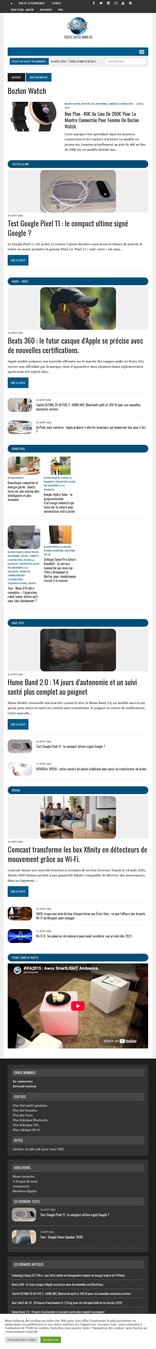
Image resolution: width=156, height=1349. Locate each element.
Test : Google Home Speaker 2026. (61, 1237)
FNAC (60, 9)
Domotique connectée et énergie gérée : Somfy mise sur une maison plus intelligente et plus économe (23, 491)
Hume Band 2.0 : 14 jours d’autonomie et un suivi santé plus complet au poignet (72, 686)
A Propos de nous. (25, 1181)
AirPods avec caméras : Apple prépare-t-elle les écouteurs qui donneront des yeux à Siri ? (91, 429)
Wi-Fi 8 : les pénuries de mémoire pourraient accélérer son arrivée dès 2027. (84, 936)
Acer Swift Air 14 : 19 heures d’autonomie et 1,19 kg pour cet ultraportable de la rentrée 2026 (67, 1302)
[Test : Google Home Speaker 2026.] (24, 1241)
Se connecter (23, 1081)
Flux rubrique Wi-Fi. (26, 1130)
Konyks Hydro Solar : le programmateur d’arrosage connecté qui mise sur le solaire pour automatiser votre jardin (59, 503)
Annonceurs (21, 1186)
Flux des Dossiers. (25, 1110)
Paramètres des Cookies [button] (22, 1339)
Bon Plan (87, 103)
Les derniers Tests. (27, 1201)
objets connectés (121, 103)
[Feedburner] (137, 2)
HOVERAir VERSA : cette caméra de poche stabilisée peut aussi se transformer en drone (91, 768)
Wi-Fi (47, 554)
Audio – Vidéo (20, 281)
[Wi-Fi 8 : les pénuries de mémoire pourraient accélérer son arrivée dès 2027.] (20, 940)
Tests (32, 583)
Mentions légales (25, 1191)
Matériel (14, 555)
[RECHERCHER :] (126, 60)
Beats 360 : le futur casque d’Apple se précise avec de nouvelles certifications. (75, 345)
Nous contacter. (24, 1176)
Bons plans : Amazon (22, 9)
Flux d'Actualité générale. (30, 1105)
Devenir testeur (24, 1086)
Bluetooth (72, 103)
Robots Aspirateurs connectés (19, 575)
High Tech (31, 552)
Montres (101, 103)
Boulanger (46, 9)
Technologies (17, 583)
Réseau (16, 790)
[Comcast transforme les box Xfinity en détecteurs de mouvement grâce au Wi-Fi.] (78, 836)
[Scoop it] (145, 2)
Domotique (18, 448)
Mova (24, 555)
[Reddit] (116, 2)
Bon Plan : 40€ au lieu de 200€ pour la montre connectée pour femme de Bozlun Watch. (102, 120)
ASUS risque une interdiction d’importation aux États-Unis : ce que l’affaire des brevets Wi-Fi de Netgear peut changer (90, 915)
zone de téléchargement (31, 3)
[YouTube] (123, 2)
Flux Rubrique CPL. (26, 1125)
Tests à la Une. (20, 164)
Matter (70, 550)
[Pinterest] (130, 2)
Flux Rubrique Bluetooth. (30, 1120)
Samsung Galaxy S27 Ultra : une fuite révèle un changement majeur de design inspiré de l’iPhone (68, 1275)
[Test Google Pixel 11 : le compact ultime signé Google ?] (78, 209)
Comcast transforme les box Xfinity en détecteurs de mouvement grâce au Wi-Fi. (77, 854)
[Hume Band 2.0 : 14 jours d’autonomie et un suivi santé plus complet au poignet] (78, 668)
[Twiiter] (101, 2)
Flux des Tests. (23, 1115)
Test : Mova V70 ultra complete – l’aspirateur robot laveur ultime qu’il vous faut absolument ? (23, 594)
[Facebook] (94, 2)
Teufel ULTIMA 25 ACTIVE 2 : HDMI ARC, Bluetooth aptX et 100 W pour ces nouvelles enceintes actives (88, 407)
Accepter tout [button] (50, 1339)
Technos (56, 3)
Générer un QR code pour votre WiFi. (38, 1149)
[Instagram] (108, 2)
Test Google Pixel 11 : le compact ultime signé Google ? (68, 228)
